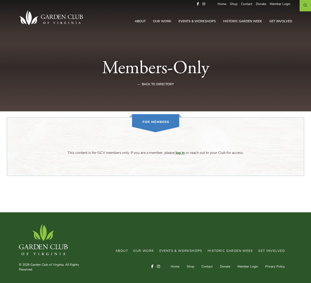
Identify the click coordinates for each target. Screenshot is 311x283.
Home (222, 4)
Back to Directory (158, 84)
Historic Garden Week (242, 21)
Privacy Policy (275, 266)
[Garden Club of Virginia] (53, 17)
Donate (261, 4)
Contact (246, 4)
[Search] (305, 5)
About (140, 21)
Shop (233, 4)
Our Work (162, 21)
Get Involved (280, 21)
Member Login (280, 4)
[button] (198, 4)
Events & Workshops (197, 21)
